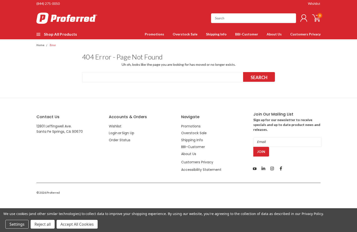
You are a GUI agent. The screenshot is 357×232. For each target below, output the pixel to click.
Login (113, 133)
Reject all (42, 224)
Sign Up (128, 133)
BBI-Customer (246, 34)
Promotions (154, 34)
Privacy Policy (312, 213)
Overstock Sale (185, 34)
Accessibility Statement (201, 169)
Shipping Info (216, 34)
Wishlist (314, 3)
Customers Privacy (305, 34)
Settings (17, 224)
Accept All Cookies (77, 224)
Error (53, 45)
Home (40, 45)
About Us (274, 34)
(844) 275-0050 (48, 3)
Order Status (119, 140)
